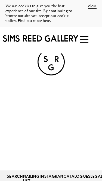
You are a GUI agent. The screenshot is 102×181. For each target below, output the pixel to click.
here (46, 21)
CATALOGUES (77, 176)
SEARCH (15, 176)
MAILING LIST (31, 176)
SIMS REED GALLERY (40, 38)
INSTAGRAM (51, 176)
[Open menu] (84, 39)
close (92, 6)
